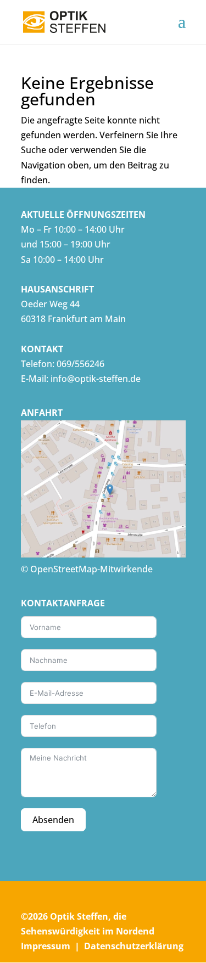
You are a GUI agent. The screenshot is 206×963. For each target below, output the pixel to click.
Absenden (53, 820)
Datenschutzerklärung (133, 946)
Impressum (45, 946)
